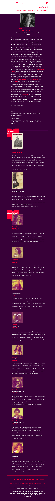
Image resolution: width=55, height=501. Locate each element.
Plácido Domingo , (22, 79)
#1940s (13, 118)
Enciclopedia (24, 10)
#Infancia (34, 121)
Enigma (34, 485)
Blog (45, 10)
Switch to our (43, 7)
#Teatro (13, 123)
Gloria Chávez (15, 428)
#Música (37, 121)
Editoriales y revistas (39, 10)
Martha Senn (14, 169)
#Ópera (41, 121)
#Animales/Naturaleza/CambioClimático (19, 120)
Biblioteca (30, 10)
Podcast (19, 483)
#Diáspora (25, 121)
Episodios (18, 10)
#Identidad (29, 121)
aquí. (31, 103)
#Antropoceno (31, 120)
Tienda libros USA (13, 483)
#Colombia (17, 118)
